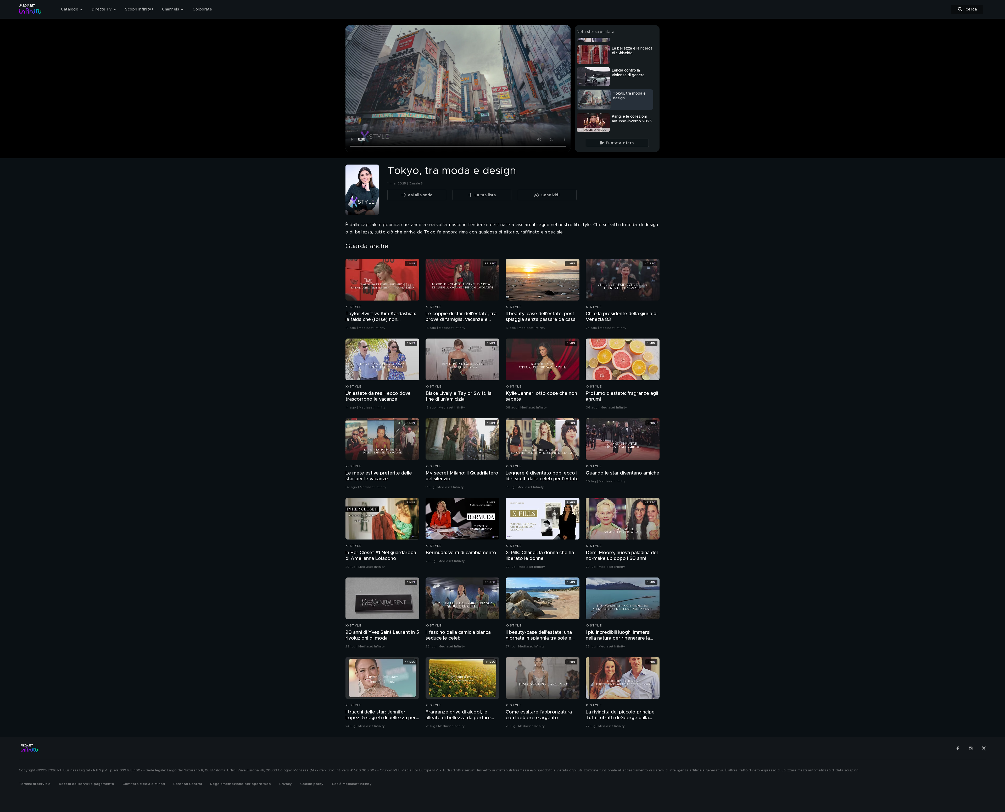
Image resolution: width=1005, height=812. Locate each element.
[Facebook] (957, 748)
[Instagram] (970, 748)
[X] (983, 748)
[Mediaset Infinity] (30, 9)
